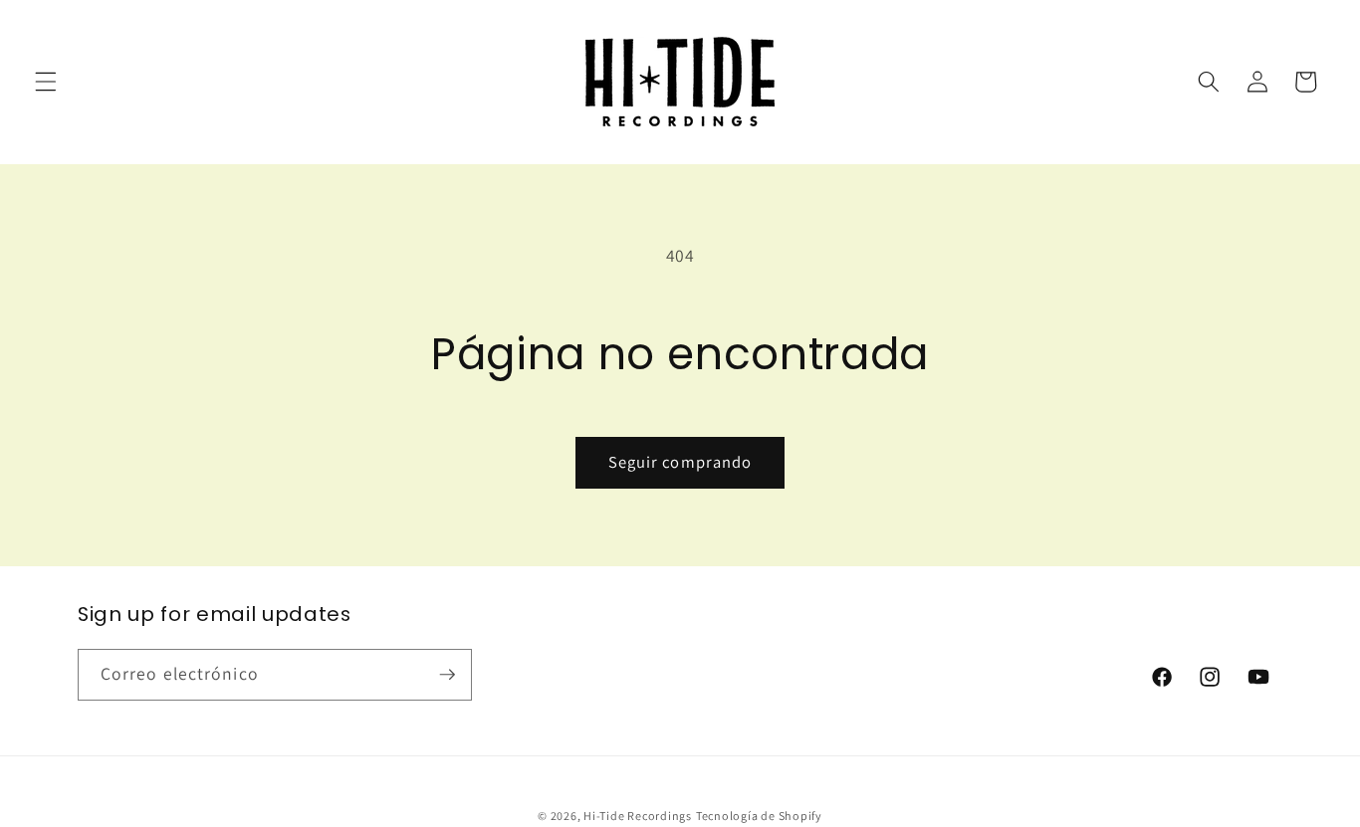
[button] (46, 81)
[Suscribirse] (447, 675)
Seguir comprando (680, 462)
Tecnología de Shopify (759, 815)
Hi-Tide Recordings (637, 815)
